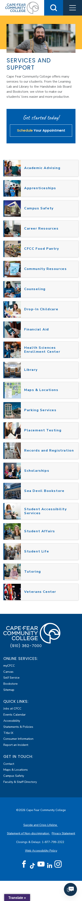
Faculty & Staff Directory (20, 782)
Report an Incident (15, 745)
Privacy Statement (63, 833)
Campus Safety (13, 776)
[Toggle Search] (53, 8)
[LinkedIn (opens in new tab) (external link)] (49, 866)
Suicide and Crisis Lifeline (40, 825)
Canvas (8, 672)
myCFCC (9, 665)
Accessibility (11, 721)
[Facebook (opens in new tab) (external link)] (24, 864)
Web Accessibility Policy (41, 851)
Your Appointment (41, 130)
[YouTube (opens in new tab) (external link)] (41, 864)
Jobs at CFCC (12, 708)
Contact (8, 764)
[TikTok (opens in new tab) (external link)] (32, 866)
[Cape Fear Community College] (22, 7)
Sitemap (8, 690)
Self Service (11, 677)
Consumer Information (18, 739)
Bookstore (10, 684)
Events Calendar (14, 714)
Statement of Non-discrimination (28, 833)
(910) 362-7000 (26, 645)
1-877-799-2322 (53, 842)
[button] (72, 8)
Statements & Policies (18, 727)
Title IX (8, 733)
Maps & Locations (15, 770)
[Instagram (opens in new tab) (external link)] (58, 864)
